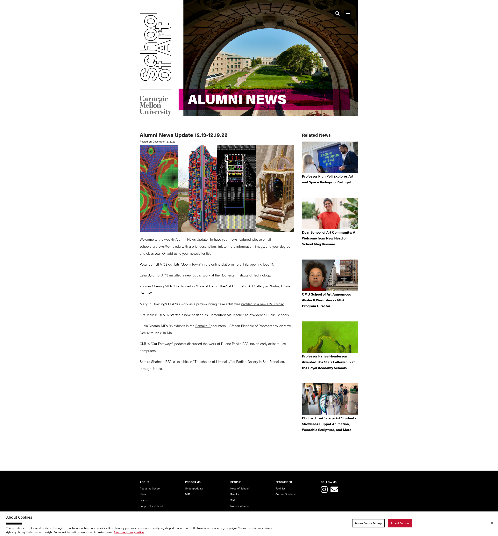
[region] (249, 523)
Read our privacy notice (129, 532)
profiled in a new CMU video (262, 303)
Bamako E (203, 325)
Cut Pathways (162, 343)
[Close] (491, 523)
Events (143, 500)
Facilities (280, 488)
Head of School (239, 488)
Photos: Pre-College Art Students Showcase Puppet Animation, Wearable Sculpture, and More (329, 423)
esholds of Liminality (215, 361)
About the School (150, 488)
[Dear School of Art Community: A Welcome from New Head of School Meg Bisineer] (330, 213)
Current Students (285, 494)
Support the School (151, 506)
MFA (187, 494)
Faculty (234, 494)
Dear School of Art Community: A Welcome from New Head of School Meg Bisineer (328, 238)
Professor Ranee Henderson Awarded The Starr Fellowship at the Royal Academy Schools (328, 362)
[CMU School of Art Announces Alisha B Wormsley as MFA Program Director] (330, 275)
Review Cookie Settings (368, 523)
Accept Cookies (400, 523)
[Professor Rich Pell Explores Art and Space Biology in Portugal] (330, 157)
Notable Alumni (239, 506)
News (143, 494)
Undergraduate (194, 488)
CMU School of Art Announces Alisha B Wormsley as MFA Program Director (326, 300)
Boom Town (191, 264)
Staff (232, 500)
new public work (197, 275)
